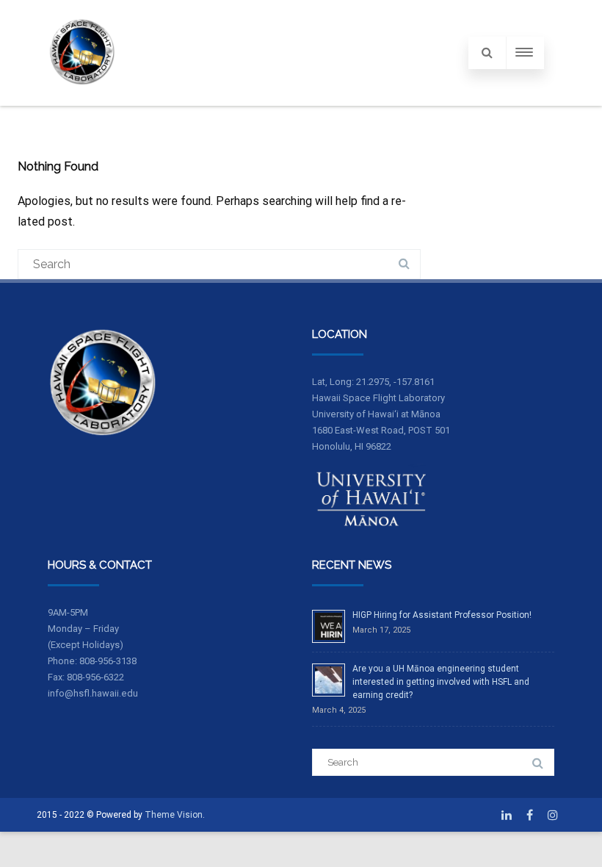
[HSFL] (82, 100)
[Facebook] (529, 815)
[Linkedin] (506, 815)
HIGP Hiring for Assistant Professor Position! (442, 615)
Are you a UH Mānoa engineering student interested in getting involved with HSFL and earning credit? (440, 681)
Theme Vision (174, 815)
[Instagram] (552, 815)
